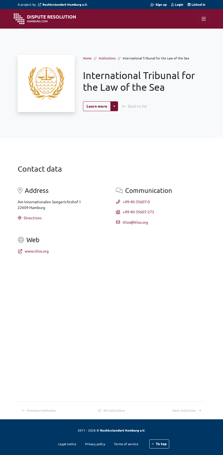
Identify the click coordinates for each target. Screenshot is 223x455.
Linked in (198, 4)
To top (161, 443)
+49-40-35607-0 (136, 201)
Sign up (161, 4)
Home (87, 58)
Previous (41, 410)
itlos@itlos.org (135, 222)
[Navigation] (203, 19)
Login (179, 4)
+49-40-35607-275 (138, 211)
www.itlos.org (37, 250)
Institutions (107, 58)
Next (184, 410)
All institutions (114, 410)
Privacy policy (95, 444)
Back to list (137, 106)
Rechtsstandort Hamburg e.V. (65, 4)
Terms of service (126, 444)
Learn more (96, 106)
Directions (33, 217)
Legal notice (67, 444)
